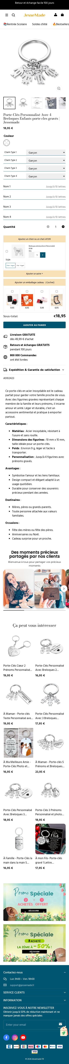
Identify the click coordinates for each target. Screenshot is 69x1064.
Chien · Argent (11, 265)
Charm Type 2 (10, 160)
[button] (6, 15)
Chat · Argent (20, 265)
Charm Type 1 (10, 152)
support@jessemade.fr (22, 985)
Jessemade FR (38, 1058)
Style (8, 259)
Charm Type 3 (10, 168)
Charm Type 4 (10, 176)
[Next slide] (64, 588)
